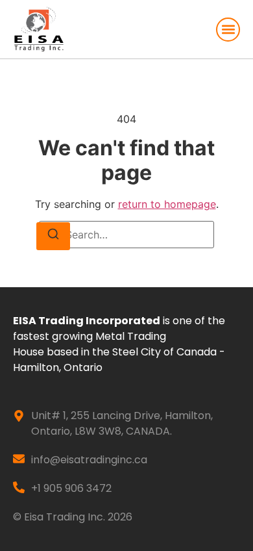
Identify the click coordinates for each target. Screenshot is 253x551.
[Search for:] (126, 234)
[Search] (53, 236)
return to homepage (167, 204)
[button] (228, 30)
